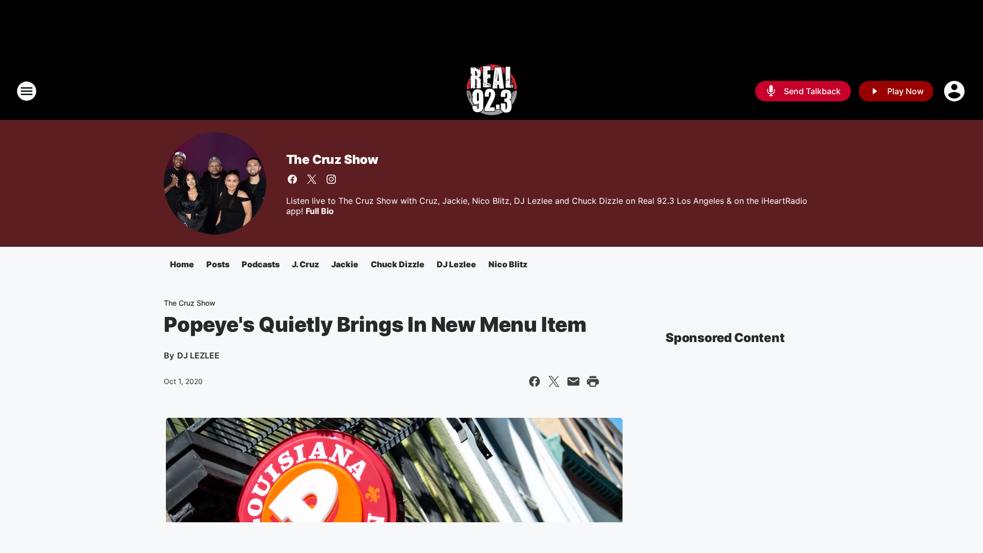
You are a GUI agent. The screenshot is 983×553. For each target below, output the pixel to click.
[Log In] (955, 91)
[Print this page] (593, 381)
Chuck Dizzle (397, 264)
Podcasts (261, 264)
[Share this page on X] (554, 381)
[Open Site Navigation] (26, 91)
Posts (217, 264)
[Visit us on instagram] (331, 179)
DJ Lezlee (456, 264)
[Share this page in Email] (573, 381)
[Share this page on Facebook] (534, 381)
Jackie (344, 264)
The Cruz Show (332, 159)
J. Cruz (305, 264)
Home (182, 264)
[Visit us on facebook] (292, 179)
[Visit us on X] (312, 179)
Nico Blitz (507, 264)
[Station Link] (492, 91)
